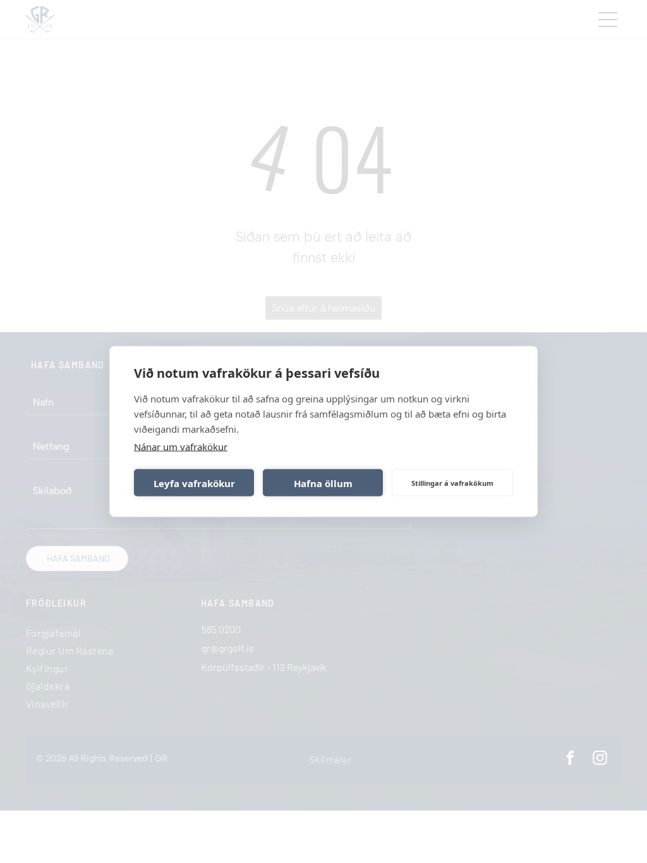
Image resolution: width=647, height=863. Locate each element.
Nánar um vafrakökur (180, 446)
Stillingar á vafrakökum (452, 482)
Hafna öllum (323, 482)
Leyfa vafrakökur (194, 482)
